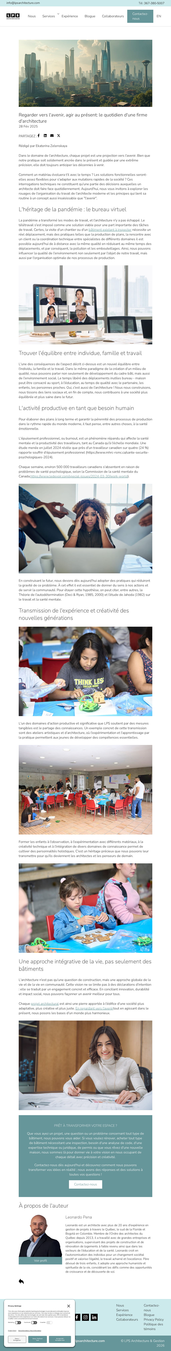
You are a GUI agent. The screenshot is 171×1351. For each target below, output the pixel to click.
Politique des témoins (153, 1326)
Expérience (70, 16)
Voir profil (40, 1261)
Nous (32, 16)
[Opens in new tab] (76, 1317)
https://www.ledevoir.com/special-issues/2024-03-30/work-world (79, 476)
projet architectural (45, 1003)
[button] (165, 1343)
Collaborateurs (113, 16)
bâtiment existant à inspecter (110, 229)
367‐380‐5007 (154, 3)
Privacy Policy (154, 1319)
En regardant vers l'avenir (94, 1008)
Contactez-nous (140, 16)
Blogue (90, 16)
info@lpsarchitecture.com (23, 3)
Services (48, 16)
